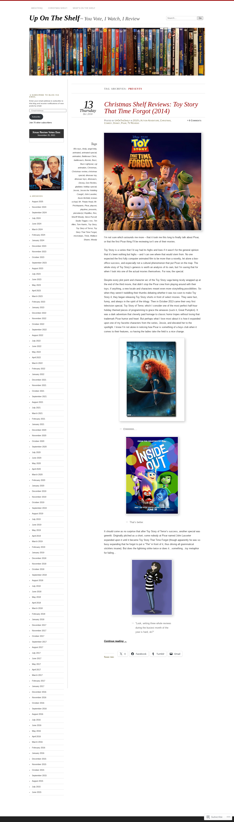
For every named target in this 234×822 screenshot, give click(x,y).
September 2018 (39, 575)
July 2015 (36, 787)
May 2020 (36, 463)
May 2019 (36, 530)
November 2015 (39, 764)
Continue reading (115, 641)
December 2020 (39, 430)
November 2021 (39, 385)
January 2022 (38, 374)
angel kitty (92, 149)
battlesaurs (79, 160)
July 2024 (36, 218)
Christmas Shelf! (57, 8)
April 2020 (36, 469)
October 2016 (38, 703)
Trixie (86, 236)
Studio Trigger (82, 221)
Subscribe (36, 117)
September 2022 (39, 329)
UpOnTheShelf (122, 120)
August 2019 (37, 513)
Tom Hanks (82, 224)
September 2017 (39, 642)
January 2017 (38, 686)
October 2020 (38, 441)
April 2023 (36, 290)
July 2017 (36, 653)
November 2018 (39, 564)
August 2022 (37, 335)
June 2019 (36, 525)
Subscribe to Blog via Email (44, 96)
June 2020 (36, 458)
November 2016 (39, 697)
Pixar (124, 123)
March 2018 (37, 608)
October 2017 (38, 636)
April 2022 (36, 357)
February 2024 (38, 235)
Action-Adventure (149, 120)
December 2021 (39, 380)
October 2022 (38, 324)
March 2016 (37, 742)
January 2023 (38, 307)
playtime (84, 209)
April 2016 (36, 736)
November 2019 (39, 497)
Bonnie (88, 160)
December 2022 (39, 313)
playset (93, 205)
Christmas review (79, 171)
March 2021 (37, 413)
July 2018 (36, 586)
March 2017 (37, 675)
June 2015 (36, 792)
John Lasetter (90, 194)
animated (77, 153)
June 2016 (36, 725)
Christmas (165, 120)
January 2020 (38, 486)
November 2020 (39, 435)
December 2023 (39, 246)
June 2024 (36, 224)
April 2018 (36, 603)
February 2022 (38, 368)
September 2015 (39, 775)
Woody (94, 240)
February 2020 (38, 480)
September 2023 (39, 263)
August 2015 (37, 781)
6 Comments (195, 120)
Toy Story (92, 224)
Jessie (76, 190)
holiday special (90, 187)
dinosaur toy (91, 175)
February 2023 (38, 302)
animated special (89, 153)
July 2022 (36, 341)
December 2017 (39, 625)
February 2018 (38, 614)
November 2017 (39, 630)
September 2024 (39, 212)
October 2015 (38, 770)
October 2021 (38, 391)
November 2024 (39, 207)
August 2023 (37, 268)
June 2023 (36, 279)
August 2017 (37, 647)
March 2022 (37, 363)
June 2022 (36, 346)
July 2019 (36, 519)
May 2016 (36, 731)
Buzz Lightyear (86, 164)
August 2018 (37, 580)
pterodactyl (78, 213)
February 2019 (38, 547)
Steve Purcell (91, 217)
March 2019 (37, 541)
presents (93, 209)
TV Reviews (133, 123)
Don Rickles (91, 183)
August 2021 (37, 402)
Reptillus (88, 213)
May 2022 (36, 352)
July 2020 (36, 452)
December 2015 (39, 759)
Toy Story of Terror (84, 228)
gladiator (78, 187)
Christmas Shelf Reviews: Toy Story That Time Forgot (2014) (151, 107)
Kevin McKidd (84, 198)
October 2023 (38, 257)
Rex (95, 213)
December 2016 (39, 692)
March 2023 (37, 296)
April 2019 (36, 536)
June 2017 (36, 658)
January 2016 (38, 753)
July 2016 (36, 720)
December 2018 (39, 558)
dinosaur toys (81, 179)
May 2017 (36, 664)
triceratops (78, 236)
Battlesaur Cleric (89, 156)
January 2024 (38, 240)
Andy (84, 149)
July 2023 (36, 274)
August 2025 (37, 201)
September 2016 (39, 709)
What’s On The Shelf (84, 8)
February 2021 (38, 419)
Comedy (108, 123)
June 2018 (36, 591)
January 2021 (38, 424)
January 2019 (38, 552)
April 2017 (36, 669)
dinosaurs (92, 179)
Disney (116, 123)
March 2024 (37, 229)
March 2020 (37, 474)
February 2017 (38, 681)
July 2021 (36, 408)
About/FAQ (37, 8)
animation (76, 156)
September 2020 (39, 447)
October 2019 (38, 502)
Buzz (94, 160)
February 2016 (38, 748)
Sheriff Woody (77, 217)
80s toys (77, 149)
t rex (91, 221)
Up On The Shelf (54, 18)
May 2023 (36, 285)
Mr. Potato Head (86, 202)
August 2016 (37, 714)
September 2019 (39, 508)
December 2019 (39, 491)
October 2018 (38, 569)
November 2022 (39, 318)
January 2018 (38, 619)
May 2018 (36, 597)
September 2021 (39, 396)
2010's (136, 120)
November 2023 (39, 251)
